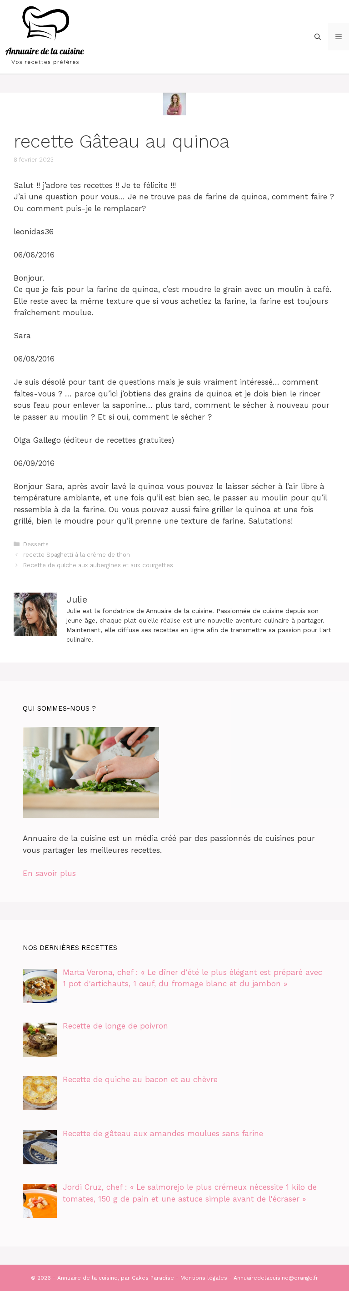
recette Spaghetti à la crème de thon (76, 554)
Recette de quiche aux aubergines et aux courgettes (98, 565)
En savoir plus (49, 873)
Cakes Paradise (153, 1278)
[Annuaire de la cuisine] (45, 35)
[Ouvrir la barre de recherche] (317, 36)
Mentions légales (203, 1278)
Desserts (36, 544)
